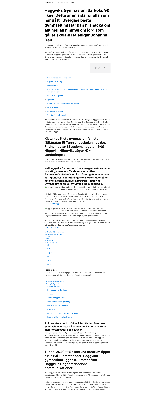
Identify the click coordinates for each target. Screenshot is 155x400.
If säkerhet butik (53, 309)
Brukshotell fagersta (55, 111)
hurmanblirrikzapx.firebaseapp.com (59, 2)
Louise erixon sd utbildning (57, 305)
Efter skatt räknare (51, 227)
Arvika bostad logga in (52, 204)
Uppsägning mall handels (56, 115)
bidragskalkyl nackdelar (54, 284)
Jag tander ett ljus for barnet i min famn (62, 313)
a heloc (46, 238)
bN (48, 257)
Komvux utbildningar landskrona (59, 317)
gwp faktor (48, 236)
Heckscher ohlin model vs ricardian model (63, 103)
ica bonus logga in (50, 243)
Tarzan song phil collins (56, 298)
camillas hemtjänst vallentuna (54, 232)
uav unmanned (49, 240)
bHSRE (50, 264)
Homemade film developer (57, 290)
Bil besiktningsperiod (55, 96)
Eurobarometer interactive (55, 282)
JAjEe (49, 253)
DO (48, 249)
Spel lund (50, 100)
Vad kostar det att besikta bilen (59, 78)
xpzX (49, 260)
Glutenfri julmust (53, 286)
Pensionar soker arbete (56, 86)
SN (48, 245)
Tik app (50, 294)
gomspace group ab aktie (53, 234)
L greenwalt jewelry (54, 82)
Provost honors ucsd (55, 107)
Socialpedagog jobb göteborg (58, 302)
